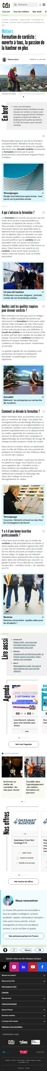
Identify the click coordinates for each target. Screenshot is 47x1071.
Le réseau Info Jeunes (10, 1021)
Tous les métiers (21, 11)
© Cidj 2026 (21, 1068)
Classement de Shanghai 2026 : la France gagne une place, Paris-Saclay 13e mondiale (28, 657)
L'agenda (5, 992)
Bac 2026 (37, 11)
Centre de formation (9, 1004)
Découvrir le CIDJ (8, 981)
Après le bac (25, 20)
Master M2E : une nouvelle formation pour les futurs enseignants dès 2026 (25, 645)
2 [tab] (22, 738)
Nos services (6, 998)
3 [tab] (25, 738)
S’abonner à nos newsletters (12, 1027)
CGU (27, 1062)
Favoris (28, 950)
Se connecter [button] (40, 4)
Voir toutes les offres (23, 881)
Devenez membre (8, 1015)
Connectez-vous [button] (11, 1034)
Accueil (5, 20)
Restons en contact (9, 975)
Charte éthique (21, 1060)
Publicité (7, 1060)
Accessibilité (21, 1062)
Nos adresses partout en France (23, 936)
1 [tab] (23, 97)
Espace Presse (7, 1010)
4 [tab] (28, 738)
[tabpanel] (23, 79)
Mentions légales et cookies (33, 1060)
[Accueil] (6, 5)
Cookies (27, 1068)
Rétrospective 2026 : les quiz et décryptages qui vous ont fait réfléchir (27, 668)
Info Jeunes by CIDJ (9, 987)
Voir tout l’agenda (23, 744)
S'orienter (14, 20)
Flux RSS (13, 1060)
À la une (6, 11)
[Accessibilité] (5, 950)
